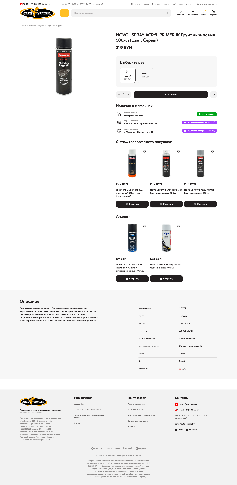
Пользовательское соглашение (87, 410)
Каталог (32, 26)
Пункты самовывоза (140, 4)
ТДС (184, 369)
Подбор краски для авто (183, 4)
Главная (23, 26)
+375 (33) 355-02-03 (38, 4)
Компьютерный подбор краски (141, 415)
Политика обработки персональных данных (89, 417)
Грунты (41, 26)
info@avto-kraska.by (185, 424)
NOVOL (182, 308)
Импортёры (79, 404)
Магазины (132, 427)
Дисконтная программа (207, 4)
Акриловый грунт (54, 26)
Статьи (77, 423)
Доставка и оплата (160, 4)
